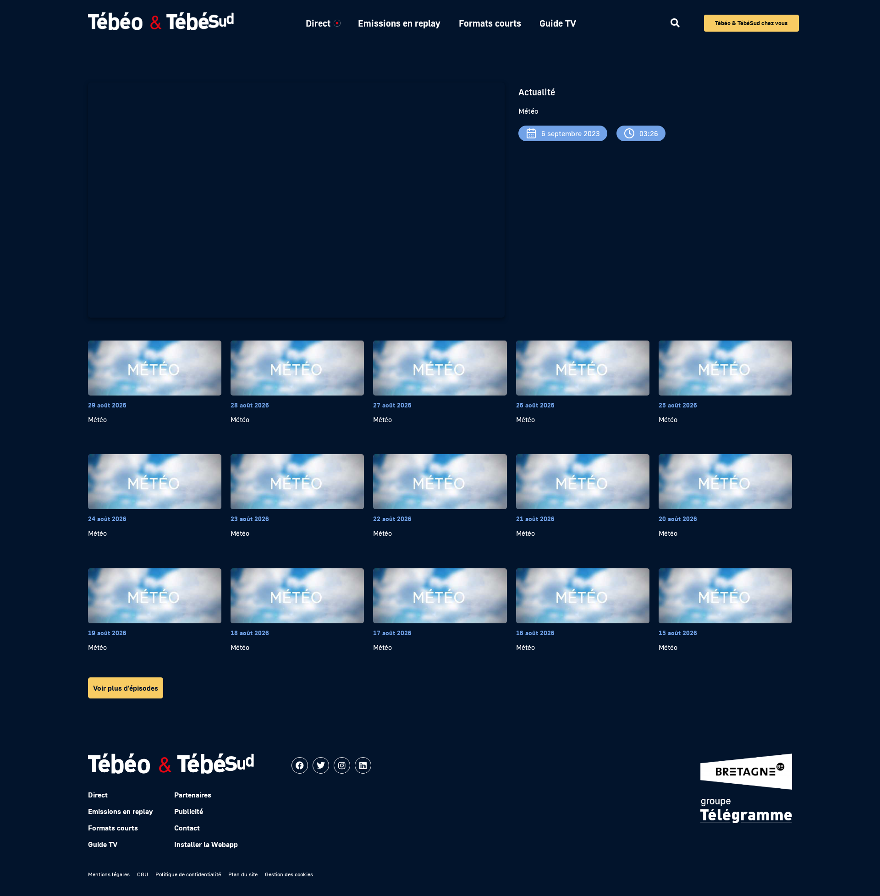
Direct (318, 22)
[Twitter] (321, 765)
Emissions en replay (399, 22)
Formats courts (490, 22)
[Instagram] (342, 765)
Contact (187, 827)
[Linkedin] (363, 765)
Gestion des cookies (289, 874)
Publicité (188, 811)
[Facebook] (300, 765)
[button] (675, 23)
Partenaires (192, 794)
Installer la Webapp (206, 844)
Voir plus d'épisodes (125, 688)
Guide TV (557, 22)
